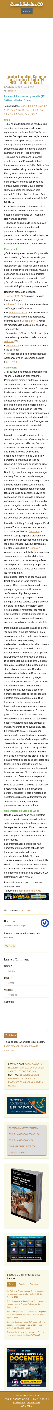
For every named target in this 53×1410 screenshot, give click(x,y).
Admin (26, 1406)
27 (33, 106)
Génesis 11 (36, 548)
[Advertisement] (26, 47)
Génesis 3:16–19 (18, 312)
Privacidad (33, 1402)
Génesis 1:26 (12, 296)
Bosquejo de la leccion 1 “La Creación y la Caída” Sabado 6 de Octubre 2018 (26, 1068)
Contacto (19, 1402)
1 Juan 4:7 (41, 106)
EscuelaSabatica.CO (26, 4)
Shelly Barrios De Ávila (29, 890)
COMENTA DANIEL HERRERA (22, 1146)
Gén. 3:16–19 (17, 110)
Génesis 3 (34, 531)
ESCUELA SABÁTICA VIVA (21, 1140)
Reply (12, 946)
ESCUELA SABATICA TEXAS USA (24, 1134)
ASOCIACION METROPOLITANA (23, 1128)
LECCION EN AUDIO (18, 1152)
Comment (9, 1001)
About (43, 1399)
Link (13, 922)
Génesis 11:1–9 (29, 320)
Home (35, 1399)
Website (8, 989)
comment (11, 90)
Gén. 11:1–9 (32, 110)
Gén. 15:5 (29, 114)
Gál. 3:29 (9, 341)
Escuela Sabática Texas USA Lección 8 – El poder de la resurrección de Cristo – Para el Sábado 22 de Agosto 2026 (26, 1324)
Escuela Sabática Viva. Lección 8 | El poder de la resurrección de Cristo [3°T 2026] (26, 1333)
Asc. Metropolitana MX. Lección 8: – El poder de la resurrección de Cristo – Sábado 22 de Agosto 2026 (26, 1314)
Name (8, 966)
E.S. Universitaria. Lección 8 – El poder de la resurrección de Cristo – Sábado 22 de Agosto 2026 (26, 1304)
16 (8, 110)
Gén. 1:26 (26, 106)
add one (25, 910)
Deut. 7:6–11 (16, 114)
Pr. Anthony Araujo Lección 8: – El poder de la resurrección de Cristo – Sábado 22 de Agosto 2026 (25, 1293)
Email (8, 977)
